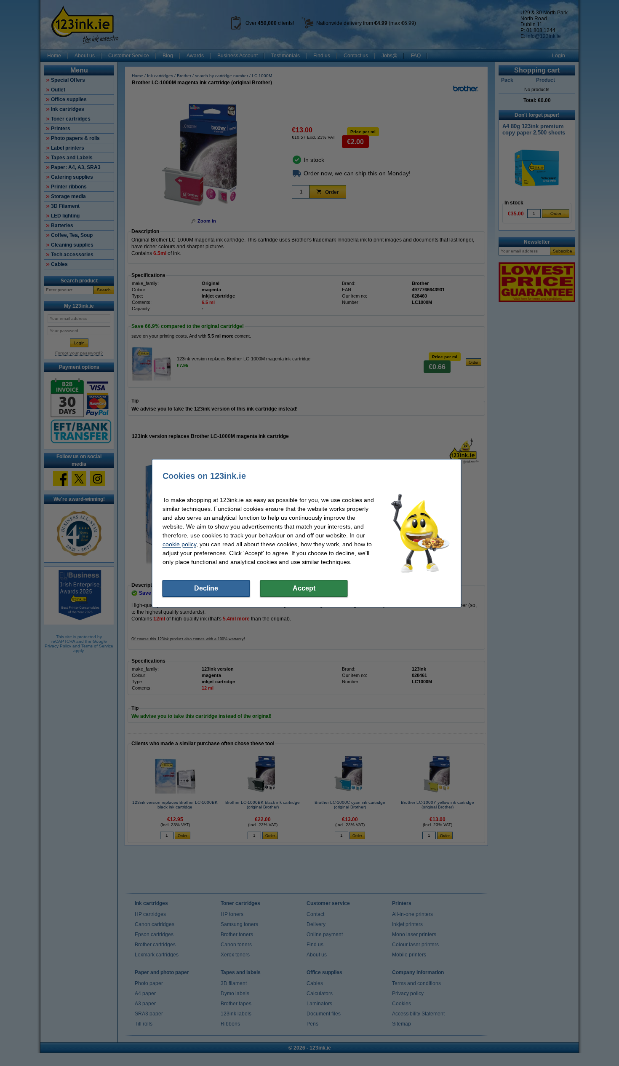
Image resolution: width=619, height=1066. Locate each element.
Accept (304, 588)
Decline (206, 588)
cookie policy (179, 544)
